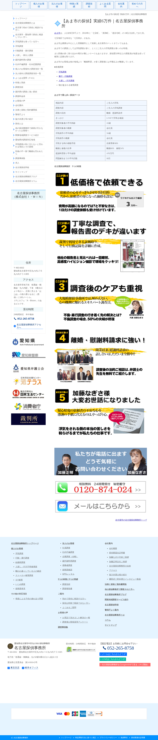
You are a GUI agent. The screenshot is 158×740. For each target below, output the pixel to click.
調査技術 (66, 584)
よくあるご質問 (69, 608)
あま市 (57, 33)
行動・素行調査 (22, 558)
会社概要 (113, 548)
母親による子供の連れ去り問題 (29, 599)
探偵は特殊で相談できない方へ (76, 603)
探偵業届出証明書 (117, 553)
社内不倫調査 (68, 552)
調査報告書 (67, 589)
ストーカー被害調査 (24, 575)
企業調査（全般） (70, 557)
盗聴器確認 (67, 570)
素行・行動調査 (65, 76)
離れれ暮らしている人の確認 (28, 571)
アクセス (113, 570)
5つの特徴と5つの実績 (68, 579)
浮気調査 (63, 72)
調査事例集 (63, 627)
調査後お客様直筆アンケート (75, 622)
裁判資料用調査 (69, 561)
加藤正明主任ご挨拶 (118, 562)
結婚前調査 (20, 562)
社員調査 (66, 548)
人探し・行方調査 (66, 81)
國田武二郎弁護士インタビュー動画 (125, 579)
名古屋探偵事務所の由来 (120, 566)
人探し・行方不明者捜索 (26, 567)
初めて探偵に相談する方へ (74, 599)
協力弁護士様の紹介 (118, 575)
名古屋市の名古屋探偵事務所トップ (131, 520)
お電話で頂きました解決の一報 (76, 618)
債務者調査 (67, 565)
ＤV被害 (19, 580)
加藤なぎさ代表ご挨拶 (119, 557)
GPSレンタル (68, 574)
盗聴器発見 (20, 589)
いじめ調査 (20, 584)
